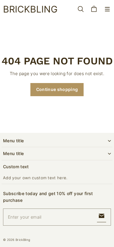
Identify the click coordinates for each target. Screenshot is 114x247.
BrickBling (23, 240)
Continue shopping (57, 89)
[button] (107, 9)
